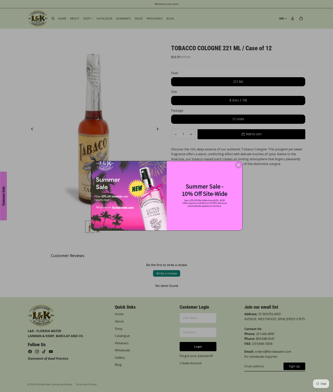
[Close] (238, 165)
